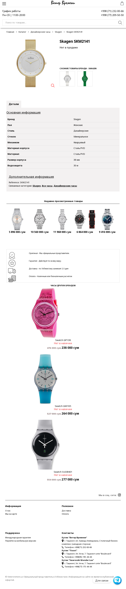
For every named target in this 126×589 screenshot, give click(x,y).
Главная (10, 31)
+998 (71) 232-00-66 (112, 11)
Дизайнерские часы (40, 31)
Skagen (58, 31)
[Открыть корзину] (121, 3)
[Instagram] (119, 495)
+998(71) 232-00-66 (83, 547)
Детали (14, 104)
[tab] (13, 104)
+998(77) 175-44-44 (83, 566)
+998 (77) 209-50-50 (112, 15)
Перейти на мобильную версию (20, 540)
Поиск (120, 23)
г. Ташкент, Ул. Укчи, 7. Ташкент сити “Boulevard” (88, 553)
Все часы (47, 185)
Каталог (22, 31)
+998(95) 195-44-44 (83, 556)
